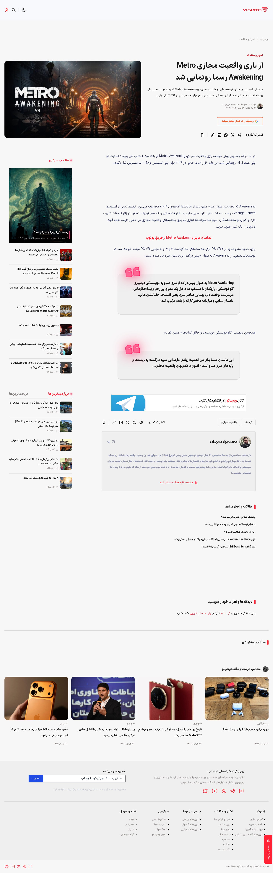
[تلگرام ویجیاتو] (232, 791)
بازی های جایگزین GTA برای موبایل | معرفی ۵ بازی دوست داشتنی (33, 405)
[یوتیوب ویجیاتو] (215, 791)
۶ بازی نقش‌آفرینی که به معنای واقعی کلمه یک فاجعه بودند (34, 290)
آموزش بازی (256, 820)
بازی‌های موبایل (190, 830)
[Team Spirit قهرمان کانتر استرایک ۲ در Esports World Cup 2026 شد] (66, 311)
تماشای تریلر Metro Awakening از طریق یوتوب (178, 237)
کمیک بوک (161, 830)
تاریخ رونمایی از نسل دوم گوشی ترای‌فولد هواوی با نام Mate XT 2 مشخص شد (170, 732)
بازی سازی (225, 825)
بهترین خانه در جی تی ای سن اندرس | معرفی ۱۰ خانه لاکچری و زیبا (34, 443)
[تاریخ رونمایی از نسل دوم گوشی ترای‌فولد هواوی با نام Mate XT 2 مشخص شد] (170, 698)
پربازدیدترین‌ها (58, 393)
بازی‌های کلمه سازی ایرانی (249, 835)
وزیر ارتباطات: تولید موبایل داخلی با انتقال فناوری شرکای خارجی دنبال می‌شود (106, 732)
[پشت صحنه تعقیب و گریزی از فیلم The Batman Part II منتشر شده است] (66, 274)
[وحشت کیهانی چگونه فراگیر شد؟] (40, 205)
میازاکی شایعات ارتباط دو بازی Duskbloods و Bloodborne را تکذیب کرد (34, 365)
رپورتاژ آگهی (263, 723)
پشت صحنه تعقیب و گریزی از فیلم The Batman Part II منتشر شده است (37, 271)
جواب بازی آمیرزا (254, 830)
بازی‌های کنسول (190, 825)
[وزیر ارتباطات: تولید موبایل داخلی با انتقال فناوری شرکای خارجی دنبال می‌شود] (103, 698)
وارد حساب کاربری (200, 613)
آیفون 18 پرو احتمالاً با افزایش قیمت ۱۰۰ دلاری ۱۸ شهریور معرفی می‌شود (39, 732)
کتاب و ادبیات (159, 825)
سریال (131, 830)
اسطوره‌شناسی (159, 820)
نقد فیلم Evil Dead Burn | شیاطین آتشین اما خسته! (229, 547)
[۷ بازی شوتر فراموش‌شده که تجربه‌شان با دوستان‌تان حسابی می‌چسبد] (66, 255)
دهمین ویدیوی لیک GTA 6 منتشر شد (38, 325)
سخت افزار (224, 835)
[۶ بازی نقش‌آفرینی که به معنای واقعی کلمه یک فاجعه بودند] (66, 292)
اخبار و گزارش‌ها (222, 820)
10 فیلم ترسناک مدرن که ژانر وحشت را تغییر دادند (230, 524)
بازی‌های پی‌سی (190, 820)
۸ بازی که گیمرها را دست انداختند (41, 478)
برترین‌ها (225, 830)
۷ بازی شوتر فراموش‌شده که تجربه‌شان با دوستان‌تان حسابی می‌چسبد (36, 252)
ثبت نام (225, 613)
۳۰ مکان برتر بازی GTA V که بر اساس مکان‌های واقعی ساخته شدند (33, 461)
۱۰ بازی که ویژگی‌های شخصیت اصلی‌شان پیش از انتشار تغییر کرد (34, 346)
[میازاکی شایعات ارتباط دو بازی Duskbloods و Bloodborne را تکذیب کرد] (66, 367)
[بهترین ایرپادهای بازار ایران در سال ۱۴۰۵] (237, 698)
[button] (24, 10)
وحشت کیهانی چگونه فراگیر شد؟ (51, 232)
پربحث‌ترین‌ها (18, 393)
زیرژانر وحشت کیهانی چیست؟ (240, 532)
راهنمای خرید (255, 825)
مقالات (226, 845)
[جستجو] (14, 10)
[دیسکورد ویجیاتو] (206, 791)
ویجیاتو (264, 39)
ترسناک (248, 422)
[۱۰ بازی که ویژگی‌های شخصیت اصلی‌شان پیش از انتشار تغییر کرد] (66, 349)
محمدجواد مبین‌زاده (231, 104)
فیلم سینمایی (127, 835)
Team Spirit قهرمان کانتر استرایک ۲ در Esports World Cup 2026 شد (37, 309)
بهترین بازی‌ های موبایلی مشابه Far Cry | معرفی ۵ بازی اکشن (36, 424)
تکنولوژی (197, 723)
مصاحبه (226, 840)
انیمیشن (129, 825)
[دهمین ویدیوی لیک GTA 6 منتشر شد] (66, 330)
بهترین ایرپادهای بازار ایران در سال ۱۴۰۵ (245, 729)
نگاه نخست (224, 850)
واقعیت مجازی (229, 422)
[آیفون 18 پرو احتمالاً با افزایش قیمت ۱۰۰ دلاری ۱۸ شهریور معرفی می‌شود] (36, 698)
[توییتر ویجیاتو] (224, 791)
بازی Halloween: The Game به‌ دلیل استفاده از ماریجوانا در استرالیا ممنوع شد (215, 539)
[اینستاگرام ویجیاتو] (241, 791)
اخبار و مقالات (247, 39)
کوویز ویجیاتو (159, 835)
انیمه (131, 820)
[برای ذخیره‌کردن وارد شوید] (202, 135)
